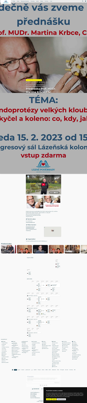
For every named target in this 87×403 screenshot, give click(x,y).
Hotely (18, 1)
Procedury (33, 1)
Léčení (37, 1)
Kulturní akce (35, 82)
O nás (51, 1)
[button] (52, 230)
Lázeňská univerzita (44, 82)
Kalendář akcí (4, 339)
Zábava (41, 1)
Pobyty (13, 1)
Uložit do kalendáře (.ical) (30, 222)
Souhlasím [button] (49, 399)
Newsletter (31, 376)
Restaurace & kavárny (25, 1)
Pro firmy (46, 1)
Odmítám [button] (54, 399)
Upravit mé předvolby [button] (61, 399)
